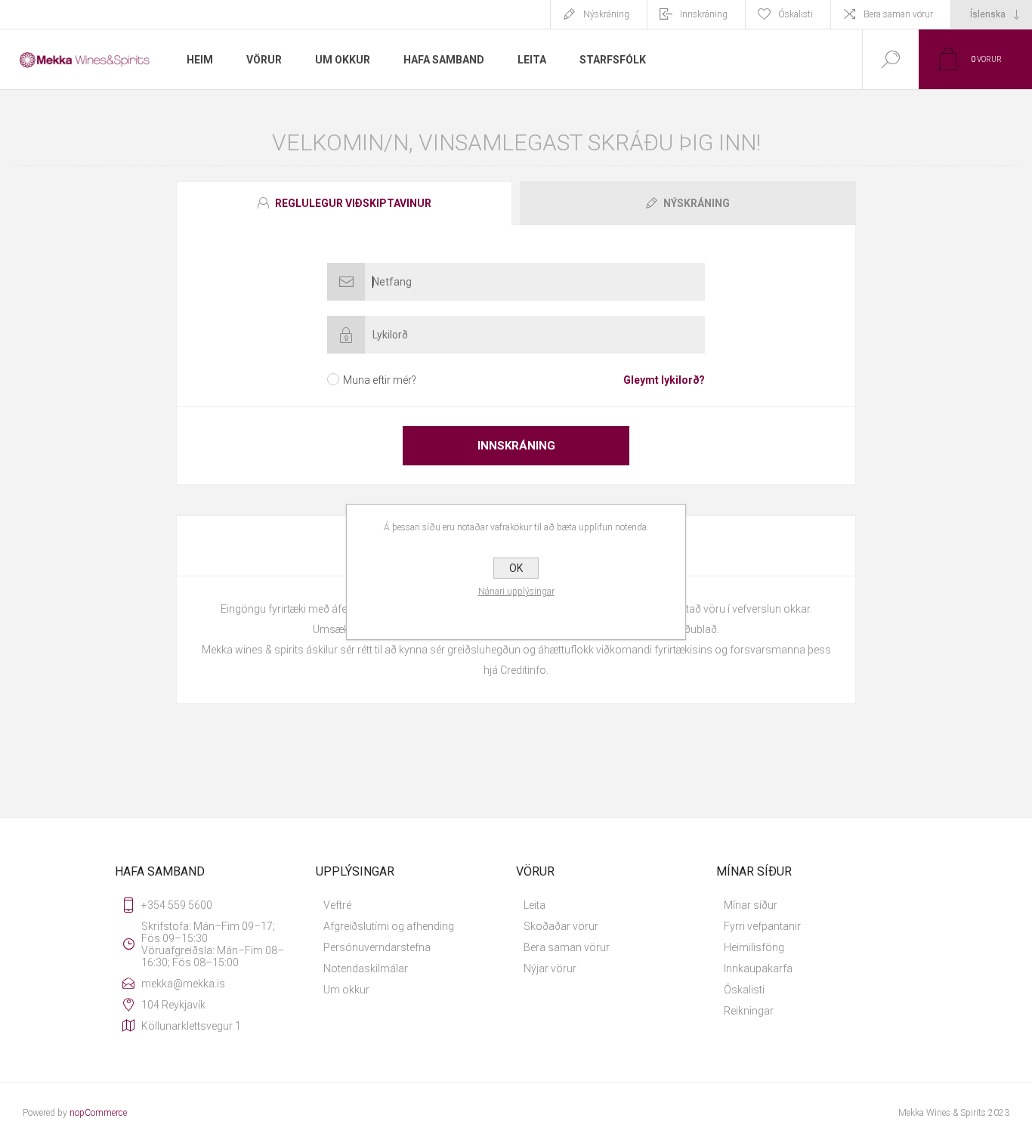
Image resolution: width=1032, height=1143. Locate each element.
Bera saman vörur (898, 14)
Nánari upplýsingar (516, 591)
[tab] (346, 203)
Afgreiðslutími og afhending (388, 926)
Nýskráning (606, 14)
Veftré (337, 905)
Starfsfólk (612, 60)
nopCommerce (98, 1112)
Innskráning (704, 14)
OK (516, 568)
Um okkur (346, 990)
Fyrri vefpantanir (762, 926)
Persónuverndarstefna (377, 947)
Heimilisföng (754, 947)
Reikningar (749, 1011)
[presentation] (344, 203)
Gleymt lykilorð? (664, 380)
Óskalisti (744, 990)
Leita (534, 905)
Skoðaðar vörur (561, 926)
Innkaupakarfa (758, 968)
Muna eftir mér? (379, 380)
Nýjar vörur (550, 968)
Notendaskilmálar (365, 968)
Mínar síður (750, 905)
